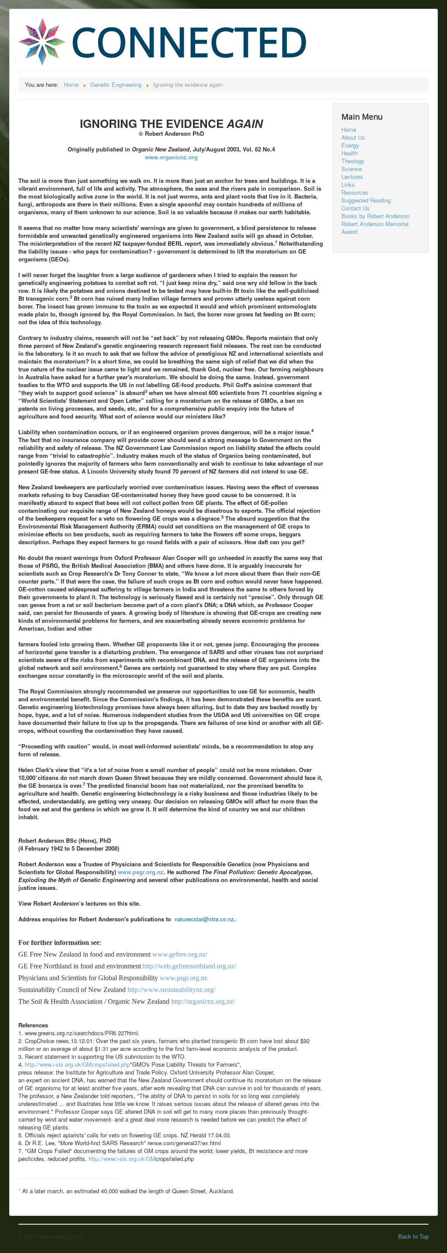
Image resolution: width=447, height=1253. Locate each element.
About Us (353, 137)
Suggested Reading (366, 200)
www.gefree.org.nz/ (179, 954)
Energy (350, 145)
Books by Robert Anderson (375, 216)
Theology (352, 161)
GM (150, 1158)
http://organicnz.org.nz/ (203, 1001)
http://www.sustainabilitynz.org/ (171, 989)
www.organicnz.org (171, 157)
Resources (354, 192)
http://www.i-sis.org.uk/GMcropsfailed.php (77, 1064)
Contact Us (355, 208)
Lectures (352, 177)
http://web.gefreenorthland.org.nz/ (189, 966)
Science (351, 169)
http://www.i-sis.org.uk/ (117, 1158)
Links (348, 185)
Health (349, 153)
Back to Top (413, 1236)
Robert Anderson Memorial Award (375, 228)
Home (348, 130)
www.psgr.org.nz (141, 872)
